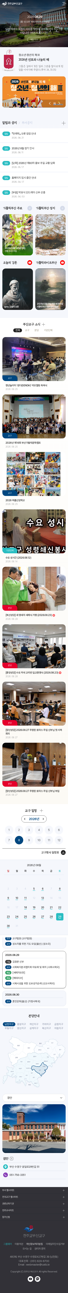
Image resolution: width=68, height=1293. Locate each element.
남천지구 (9, 1024)
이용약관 (19, 1244)
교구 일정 (31, 810)
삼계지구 (34, 1028)
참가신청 (6, 1217)
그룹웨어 (7, 1244)
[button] (49, 103)
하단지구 (34, 1024)
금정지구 (58, 1024)
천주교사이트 (8, 1210)
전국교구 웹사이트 (10, 1197)
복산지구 (46, 1028)
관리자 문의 (39, 1248)
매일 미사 (34, 39)
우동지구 (9, 1028)
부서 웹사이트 (8, 1190)
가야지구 (46, 1024)
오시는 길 (27, 1248)
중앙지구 (21, 1024)
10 (38, 840)
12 (59, 840)
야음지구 (58, 1028)
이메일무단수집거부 (55, 1244)
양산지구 (21, 1028)
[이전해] (24, 819)
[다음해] (43, 819)
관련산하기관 (8, 1203)
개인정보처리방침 (34, 1244)
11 (49, 840)
